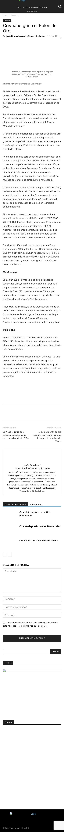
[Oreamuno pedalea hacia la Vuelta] (10, 544)
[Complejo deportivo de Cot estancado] (10, 516)
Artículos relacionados (15, 504)
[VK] (40, 43)
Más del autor (36, 504)
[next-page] (9, 555)
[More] (47, 43)
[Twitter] (13, 43)
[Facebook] (6, 43)
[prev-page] (5, 555)
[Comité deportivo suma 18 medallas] (10, 530)
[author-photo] (32, 460)
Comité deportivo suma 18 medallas (40, 526)
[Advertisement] (32, 760)
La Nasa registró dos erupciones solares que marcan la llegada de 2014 (15, 435)
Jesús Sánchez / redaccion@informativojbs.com (25, 36)
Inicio (5, 15)
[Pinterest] (20, 43)
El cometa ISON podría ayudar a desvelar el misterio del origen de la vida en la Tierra (47, 437)
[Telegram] (33, 43)
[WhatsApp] (26, 43)
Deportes (14, 15)
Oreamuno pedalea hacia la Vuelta (38, 540)
